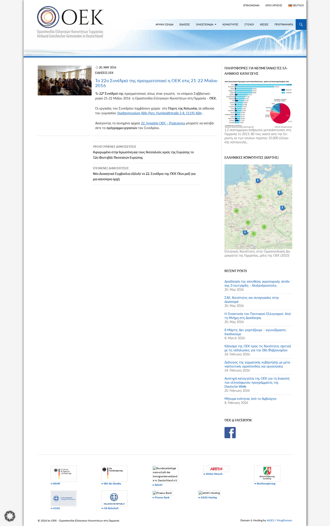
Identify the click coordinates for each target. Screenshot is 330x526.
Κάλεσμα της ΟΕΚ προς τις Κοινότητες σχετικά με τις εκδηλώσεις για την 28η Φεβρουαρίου (257, 348)
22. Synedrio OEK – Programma (163, 123)
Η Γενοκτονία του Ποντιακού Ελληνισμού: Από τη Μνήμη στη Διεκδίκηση (257, 316)
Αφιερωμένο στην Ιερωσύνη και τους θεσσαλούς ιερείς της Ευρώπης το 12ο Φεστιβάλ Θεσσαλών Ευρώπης (143, 152)
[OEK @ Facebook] (230, 432)
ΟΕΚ (110, 73)
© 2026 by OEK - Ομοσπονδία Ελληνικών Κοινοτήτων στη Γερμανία (78, 520)
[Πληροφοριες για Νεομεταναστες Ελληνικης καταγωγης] (258, 104)
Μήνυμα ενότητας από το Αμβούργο (250, 399)
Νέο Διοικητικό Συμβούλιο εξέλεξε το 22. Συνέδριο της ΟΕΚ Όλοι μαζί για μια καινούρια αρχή (144, 174)
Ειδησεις (184, 24)
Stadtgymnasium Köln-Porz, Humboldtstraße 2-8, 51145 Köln (159, 113)
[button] (10, 516)
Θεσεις (264, 24)
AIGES (270, 520)
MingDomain (284, 520)
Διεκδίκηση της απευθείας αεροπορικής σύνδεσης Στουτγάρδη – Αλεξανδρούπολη (257, 283)
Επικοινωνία (251, 5)
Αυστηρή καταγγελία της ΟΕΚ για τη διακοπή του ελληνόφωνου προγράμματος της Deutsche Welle (256, 382)
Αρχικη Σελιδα (164, 24)
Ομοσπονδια (204, 24)
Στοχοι (249, 24)
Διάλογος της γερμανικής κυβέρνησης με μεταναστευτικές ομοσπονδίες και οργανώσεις (257, 364)
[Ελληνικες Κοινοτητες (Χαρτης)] (258, 206)
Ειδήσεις (101, 73)
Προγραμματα (284, 24)
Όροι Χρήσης (273, 5)
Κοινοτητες (230, 24)
